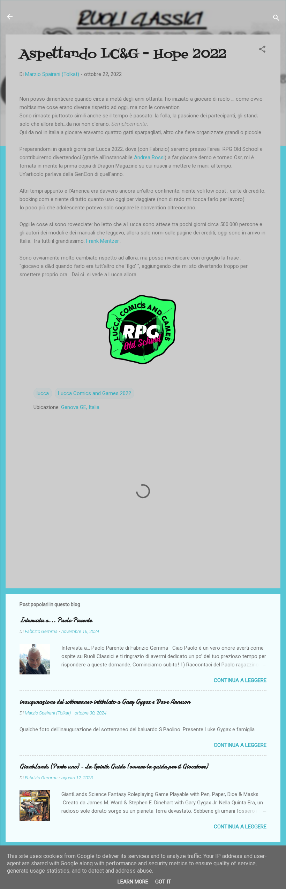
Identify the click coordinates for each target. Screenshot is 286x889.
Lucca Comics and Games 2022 (94, 393)
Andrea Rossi (149, 157)
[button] (262, 50)
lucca (43, 393)
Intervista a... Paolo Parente (56, 620)
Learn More (133, 882)
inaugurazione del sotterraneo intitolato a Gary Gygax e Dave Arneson (105, 701)
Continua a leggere (240, 680)
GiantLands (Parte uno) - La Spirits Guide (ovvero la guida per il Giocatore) (114, 766)
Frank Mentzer (103, 241)
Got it (163, 882)
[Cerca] (276, 19)
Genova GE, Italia (80, 407)
